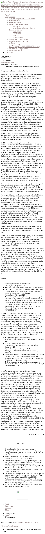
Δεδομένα (16, 26)
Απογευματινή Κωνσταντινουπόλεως (21, 45)
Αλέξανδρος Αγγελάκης (24, 522)
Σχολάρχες (17, 32)
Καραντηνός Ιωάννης (8, 62)
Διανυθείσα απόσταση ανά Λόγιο (24, 28)
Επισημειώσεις (18, 37)
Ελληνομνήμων (14, 20)
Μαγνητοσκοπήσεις (15, 50)
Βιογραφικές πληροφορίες (9, 64)
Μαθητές (16, 35)
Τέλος (7, 510)
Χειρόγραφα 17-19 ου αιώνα (18, 39)
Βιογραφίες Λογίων (15, 22)
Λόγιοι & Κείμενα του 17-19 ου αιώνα (22, 19)
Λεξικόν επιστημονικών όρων (19, 41)
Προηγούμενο (9, 506)
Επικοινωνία (9, 52)
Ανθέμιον (12, 43)
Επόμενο (8, 508)
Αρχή (7, 504)
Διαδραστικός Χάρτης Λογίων (19, 24)
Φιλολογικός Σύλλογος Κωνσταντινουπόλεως (24, 47)
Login (36, 522)
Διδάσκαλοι (17, 34)
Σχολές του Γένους (15, 30)
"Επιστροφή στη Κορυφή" (9, 526)
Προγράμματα (10, 17)
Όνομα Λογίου (6, 61)
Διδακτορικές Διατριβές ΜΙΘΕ (19, 49)
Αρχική (7, 15)
